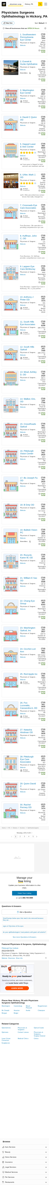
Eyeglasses (6, 1043)
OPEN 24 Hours (33, 28)
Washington (6, 1006)
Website (23, 45)
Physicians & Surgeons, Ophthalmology (33, 43)
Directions (11, 958)
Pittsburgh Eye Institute (10, 948)
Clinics (36, 1038)
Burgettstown (42, 1006)
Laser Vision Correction (6, 1039)
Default (41, 23)
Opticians (5, 1032)
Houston (17, 1010)
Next (36, 836)
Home (4, 828)
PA (9, 828)
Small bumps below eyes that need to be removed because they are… (23, 919)
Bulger (16, 1013)
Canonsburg (18, 1006)
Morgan (4, 1013)
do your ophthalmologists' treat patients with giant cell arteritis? (24, 932)
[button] (45, 4)
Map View (9, 23)
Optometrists (6, 1028)
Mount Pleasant (29, 1007)
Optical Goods (39, 1028)
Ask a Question (26, 912)
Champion (41, 1010)
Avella (28, 1010)
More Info (19, 958)
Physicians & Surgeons (22, 1028)
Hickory (15, 828)
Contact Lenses (23, 1032)
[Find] (40, 4)
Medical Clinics (23, 1038)
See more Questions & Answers (24, 937)
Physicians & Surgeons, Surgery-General (39, 1034)
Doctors (22, 828)
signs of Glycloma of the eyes (13, 926)
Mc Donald (5, 1010)
